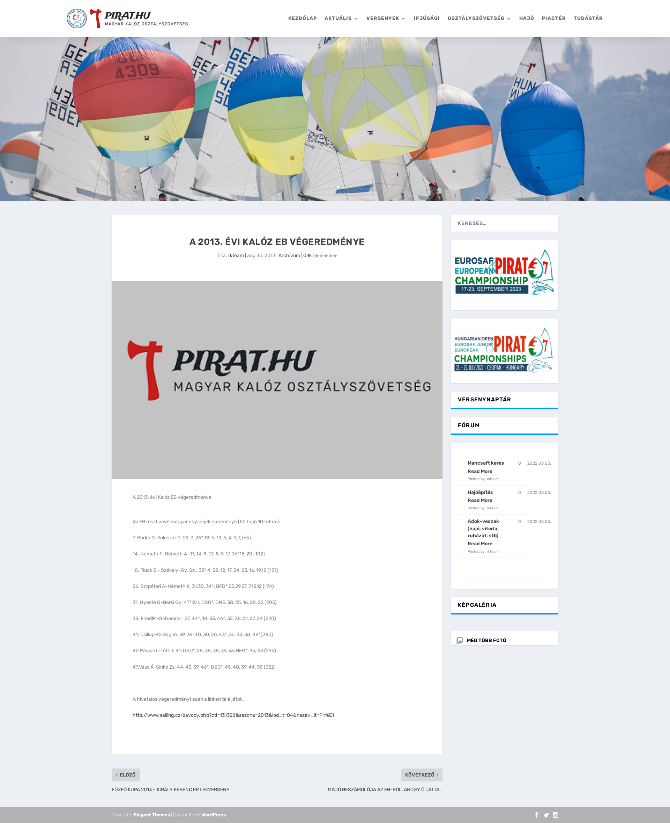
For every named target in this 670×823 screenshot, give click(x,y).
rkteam (236, 255)
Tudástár (588, 18)
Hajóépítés (480, 492)
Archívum (289, 255)
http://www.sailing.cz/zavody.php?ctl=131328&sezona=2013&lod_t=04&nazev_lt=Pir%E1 (233, 715)
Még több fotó (486, 640)
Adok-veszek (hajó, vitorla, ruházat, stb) (483, 528)
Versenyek (382, 18)
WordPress (213, 814)
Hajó (526, 18)
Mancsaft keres (486, 463)
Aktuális (338, 18)
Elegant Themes (152, 814)
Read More (480, 471)
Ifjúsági (427, 18)
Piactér (554, 18)
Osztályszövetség (476, 18)
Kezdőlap (302, 18)
